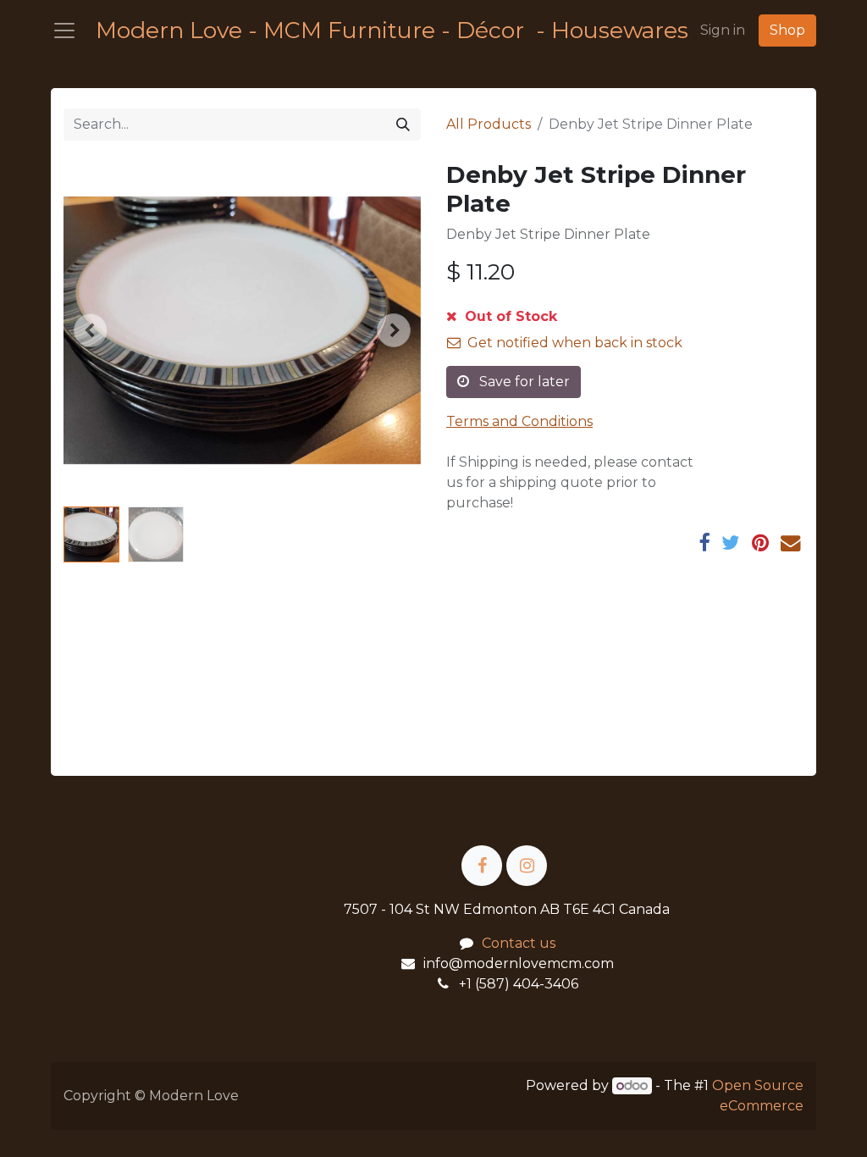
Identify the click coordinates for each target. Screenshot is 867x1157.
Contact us (518, 943)
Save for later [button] (523, 382)
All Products (488, 124)
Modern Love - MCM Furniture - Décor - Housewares (383, 30)
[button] (90, 330)
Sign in (722, 30)
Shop (787, 30)
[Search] (403, 124)
